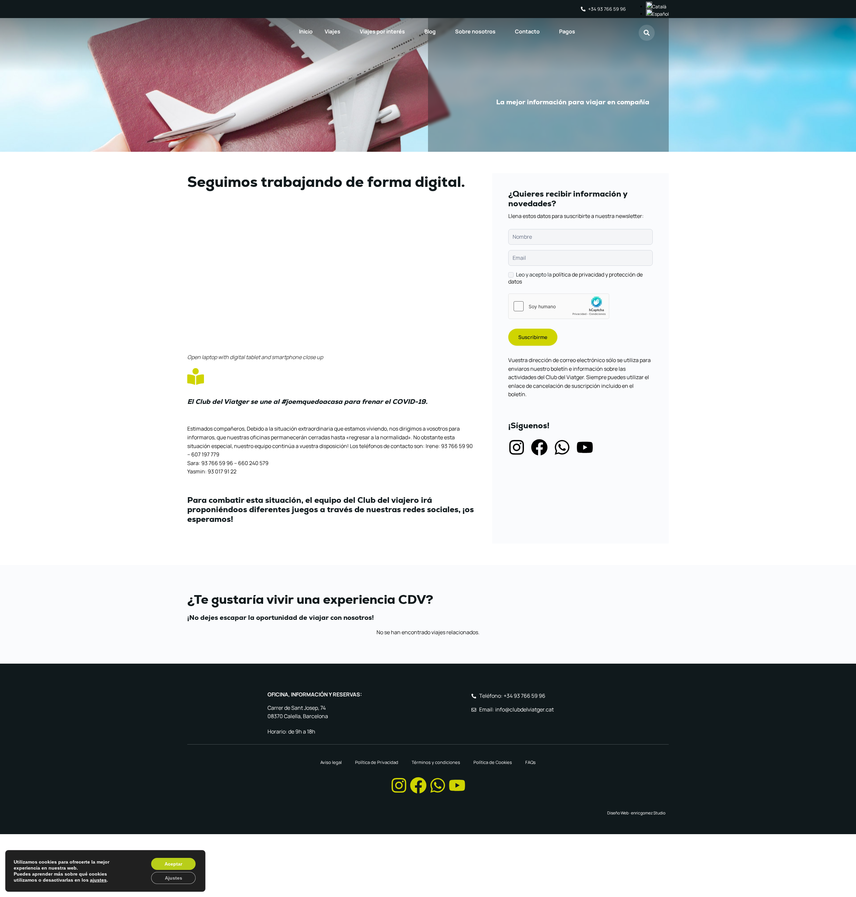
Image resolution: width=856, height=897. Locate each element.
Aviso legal (331, 762)
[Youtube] (584, 447)
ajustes (98, 880)
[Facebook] (539, 447)
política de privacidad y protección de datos (575, 278)
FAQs (530, 762)
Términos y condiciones (436, 762)
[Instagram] (516, 447)
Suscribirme (532, 337)
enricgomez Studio (648, 813)
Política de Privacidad (376, 762)
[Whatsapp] (562, 447)
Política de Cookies (492, 762)
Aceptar (173, 864)
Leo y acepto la (575, 278)
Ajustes (173, 878)
